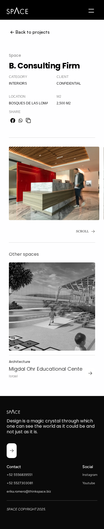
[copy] (28, 120)
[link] (90, 373)
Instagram (89, 475)
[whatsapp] (20, 120)
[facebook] (13, 120)
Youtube (88, 483)
